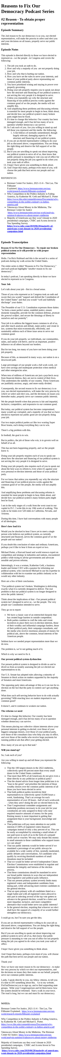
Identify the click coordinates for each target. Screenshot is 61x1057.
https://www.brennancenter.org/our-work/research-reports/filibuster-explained (29, 189)
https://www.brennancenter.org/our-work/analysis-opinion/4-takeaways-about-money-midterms (30, 214)
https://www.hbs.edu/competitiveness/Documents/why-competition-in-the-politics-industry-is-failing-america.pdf (32, 202)
